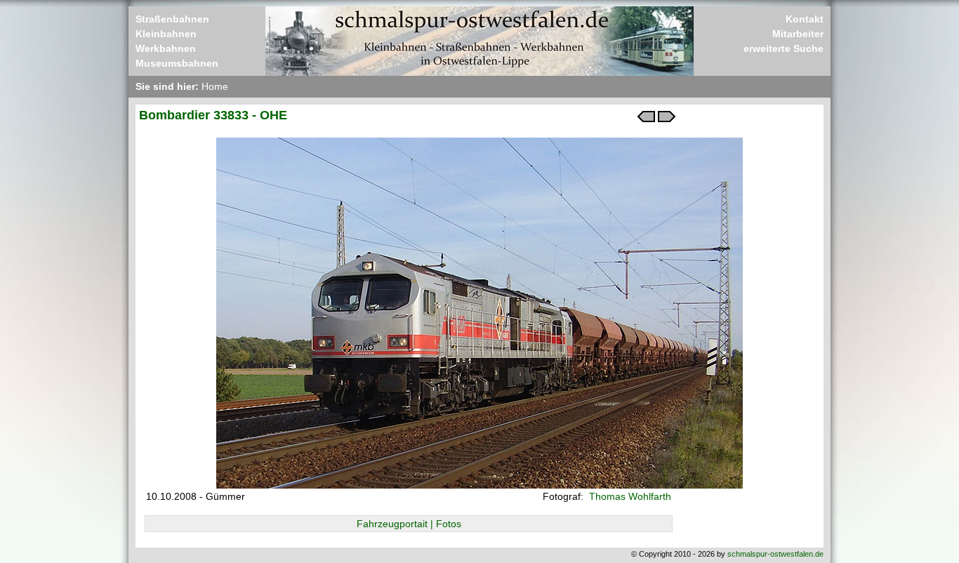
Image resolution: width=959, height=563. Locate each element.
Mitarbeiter (798, 33)
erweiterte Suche (783, 48)
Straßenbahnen (172, 19)
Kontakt (805, 19)
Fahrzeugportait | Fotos (409, 523)
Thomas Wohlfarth (628, 496)
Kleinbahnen (166, 33)
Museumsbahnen (176, 63)
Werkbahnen (165, 48)
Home (214, 86)
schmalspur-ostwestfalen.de (775, 554)
